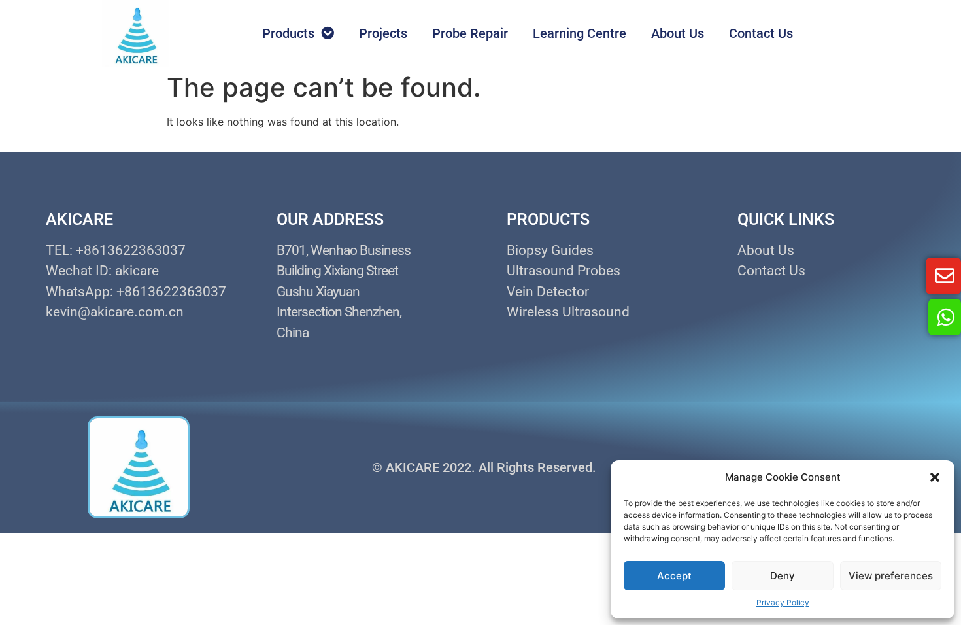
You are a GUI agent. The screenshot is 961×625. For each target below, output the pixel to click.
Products (288, 33)
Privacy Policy (782, 602)
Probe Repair (470, 33)
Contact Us (761, 33)
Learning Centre (579, 33)
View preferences (891, 575)
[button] (934, 477)
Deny (782, 575)
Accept (674, 575)
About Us (677, 33)
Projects (383, 33)
